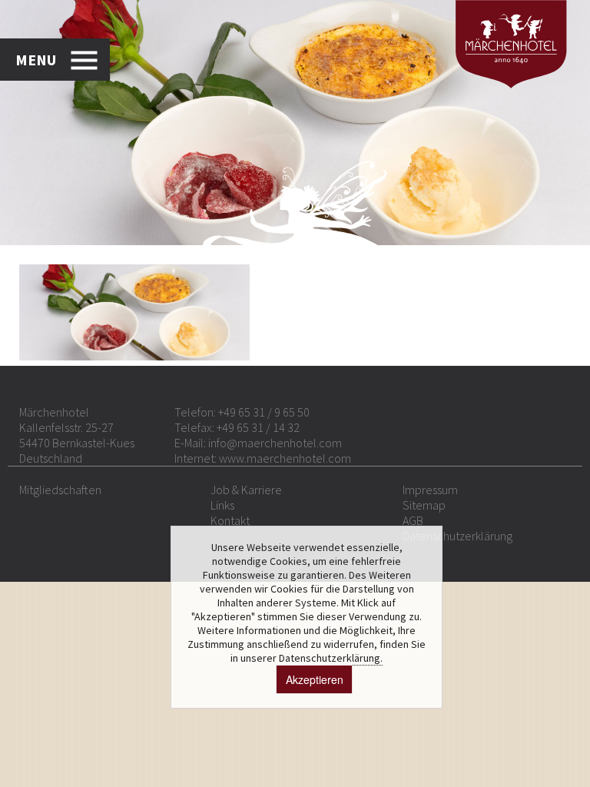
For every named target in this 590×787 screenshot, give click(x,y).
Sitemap (424, 505)
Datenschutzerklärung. (331, 658)
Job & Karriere (246, 489)
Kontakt (230, 520)
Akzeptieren (314, 679)
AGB (413, 520)
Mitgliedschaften (60, 489)
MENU (35, 59)
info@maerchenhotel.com (275, 442)
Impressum (430, 489)
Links (222, 505)
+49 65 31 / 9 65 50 (264, 412)
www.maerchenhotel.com (285, 458)
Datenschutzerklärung (457, 535)
